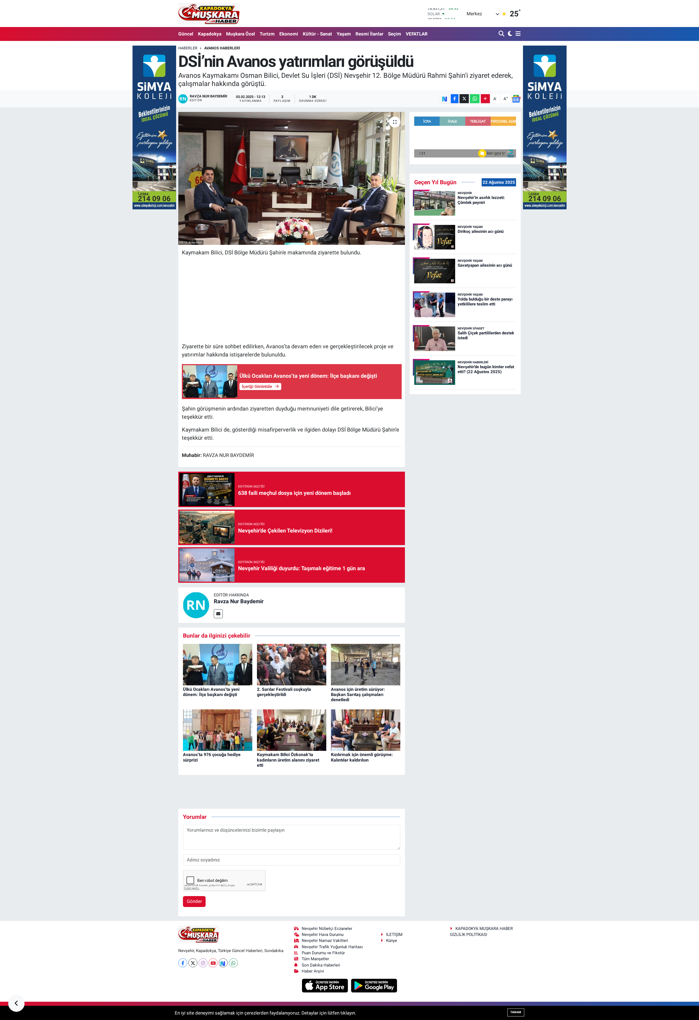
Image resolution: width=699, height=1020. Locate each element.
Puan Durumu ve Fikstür (323, 952)
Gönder (194, 901)
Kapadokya (209, 34)
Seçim (394, 34)
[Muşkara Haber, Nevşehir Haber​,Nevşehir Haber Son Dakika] (209, 13)
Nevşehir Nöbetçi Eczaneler (327, 928)
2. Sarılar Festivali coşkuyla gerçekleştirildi (284, 692)
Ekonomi (288, 34)
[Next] (223, 962)
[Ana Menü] (517, 34)
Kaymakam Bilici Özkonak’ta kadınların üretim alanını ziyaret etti (288, 760)
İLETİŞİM (394, 934)
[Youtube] (213, 962)
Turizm (267, 34)
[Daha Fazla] (485, 98)
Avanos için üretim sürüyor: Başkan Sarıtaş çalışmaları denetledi (358, 694)
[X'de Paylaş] (464, 98)
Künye (391, 940)
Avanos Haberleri (222, 48)
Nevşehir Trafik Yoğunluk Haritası (332, 946)
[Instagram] (203, 962)
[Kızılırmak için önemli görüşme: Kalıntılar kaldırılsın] (365, 729)
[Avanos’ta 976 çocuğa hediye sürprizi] (217, 729)
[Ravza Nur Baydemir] (196, 605)
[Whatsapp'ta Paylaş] (474, 98)
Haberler (187, 48)
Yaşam (344, 34)
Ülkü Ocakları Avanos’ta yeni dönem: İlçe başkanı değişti (211, 692)
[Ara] (502, 34)
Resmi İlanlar (369, 34)
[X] (192, 962)
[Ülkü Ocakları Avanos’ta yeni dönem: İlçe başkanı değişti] (217, 664)
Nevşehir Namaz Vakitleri (325, 940)
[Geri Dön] (16, 1003)
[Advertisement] (292, 299)
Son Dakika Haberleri (321, 965)
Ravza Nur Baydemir (238, 601)
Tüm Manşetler (315, 958)
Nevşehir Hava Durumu (322, 934)
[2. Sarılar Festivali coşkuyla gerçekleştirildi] (291, 664)
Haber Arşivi (313, 971)
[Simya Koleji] (154, 127)
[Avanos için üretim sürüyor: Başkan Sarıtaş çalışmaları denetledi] (365, 664)
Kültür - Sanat (317, 34)
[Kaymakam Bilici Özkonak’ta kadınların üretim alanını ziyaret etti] (291, 729)
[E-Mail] (218, 613)
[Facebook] (182, 962)
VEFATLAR (417, 34)
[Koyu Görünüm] (509, 34)
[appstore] (325, 985)
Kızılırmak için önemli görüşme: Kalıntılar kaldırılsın (362, 757)
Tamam (515, 1012)
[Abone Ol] (516, 99)
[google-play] (374, 985)
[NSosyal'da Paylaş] (445, 98)
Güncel (185, 34)
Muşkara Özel (240, 34)
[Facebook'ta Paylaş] (454, 98)
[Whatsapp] (233, 962)
